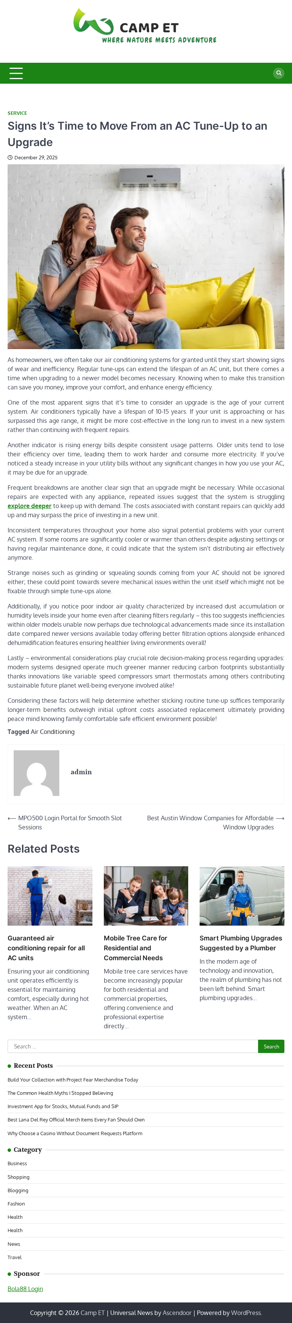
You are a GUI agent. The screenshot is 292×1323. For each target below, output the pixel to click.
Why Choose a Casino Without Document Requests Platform (75, 1133)
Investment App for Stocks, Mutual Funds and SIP (63, 1106)
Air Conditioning (53, 731)
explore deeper (29, 506)
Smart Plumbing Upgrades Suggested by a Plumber (241, 943)
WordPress (246, 1313)
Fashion (16, 1203)
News (14, 1243)
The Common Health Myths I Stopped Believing (60, 1093)
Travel (15, 1257)
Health (15, 1216)
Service (17, 113)
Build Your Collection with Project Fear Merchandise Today (73, 1079)
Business (17, 1163)
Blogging (18, 1190)
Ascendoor (177, 1313)
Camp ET (93, 1313)
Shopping (19, 1177)
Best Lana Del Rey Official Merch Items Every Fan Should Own (76, 1119)
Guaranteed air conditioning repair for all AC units (46, 948)
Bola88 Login (25, 1289)
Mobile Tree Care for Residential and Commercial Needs (135, 948)
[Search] (278, 73)
